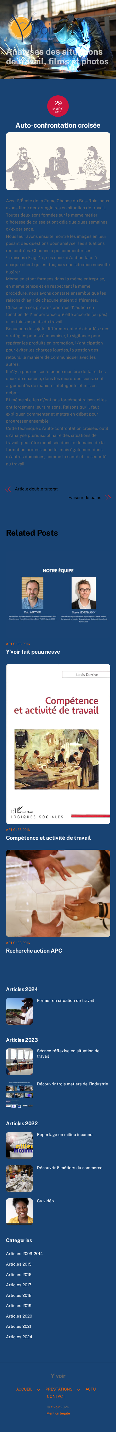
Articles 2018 (19, 1295)
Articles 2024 (19, 1337)
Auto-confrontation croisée (57, 125)
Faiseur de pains (85, 497)
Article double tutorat (36, 489)
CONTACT (56, 1396)
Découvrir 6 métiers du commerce (70, 1167)
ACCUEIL (24, 1389)
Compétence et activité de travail (48, 837)
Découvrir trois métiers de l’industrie (72, 1084)
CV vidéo (45, 1200)
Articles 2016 (18, 644)
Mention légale (58, 1413)
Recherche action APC (34, 950)
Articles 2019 (18, 1305)
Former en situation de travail (65, 1000)
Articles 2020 (19, 1316)
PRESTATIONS (59, 1389)
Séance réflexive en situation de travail (68, 1053)
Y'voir (55, 1407)
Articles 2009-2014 (24, 1253)
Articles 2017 (18, 1285)
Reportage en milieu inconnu (65, 1134)
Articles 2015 (19, 1264)
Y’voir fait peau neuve (33, 651)
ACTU (91, 1389)
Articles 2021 (18, 1326)
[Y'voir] (33, 42)
